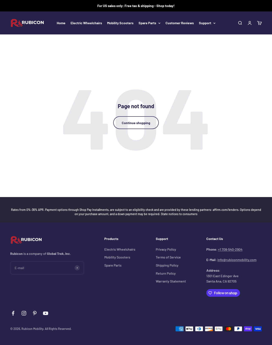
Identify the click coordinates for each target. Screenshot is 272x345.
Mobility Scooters (120, 23)
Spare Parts (147, 23)
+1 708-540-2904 (230, 249)
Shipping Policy (167, 265)
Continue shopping (136, 123)
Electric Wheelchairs (86, 23)
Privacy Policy (166, 249)
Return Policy (166, 273)
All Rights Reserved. (58, 329)
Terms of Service (168, 257)
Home (61, 23)
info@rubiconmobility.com (236, 260)
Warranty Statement (171, 281)
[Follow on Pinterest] (35, 313)
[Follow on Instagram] (24, 313)
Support (205, 23)
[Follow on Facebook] (13, 313)
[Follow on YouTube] (45, 313)
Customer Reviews (180, 23)
